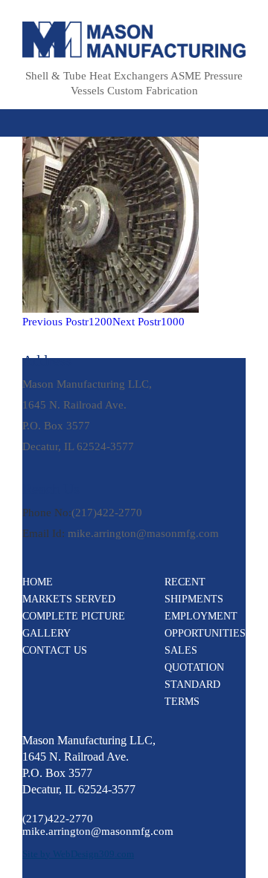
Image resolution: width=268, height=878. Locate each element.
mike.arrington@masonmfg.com (143, 533)
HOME (37, 582)
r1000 (148, 322)
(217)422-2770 (106, 512)
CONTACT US (54, 650)
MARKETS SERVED (68, 599)
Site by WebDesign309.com (78, 853)
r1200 (67, 322)
